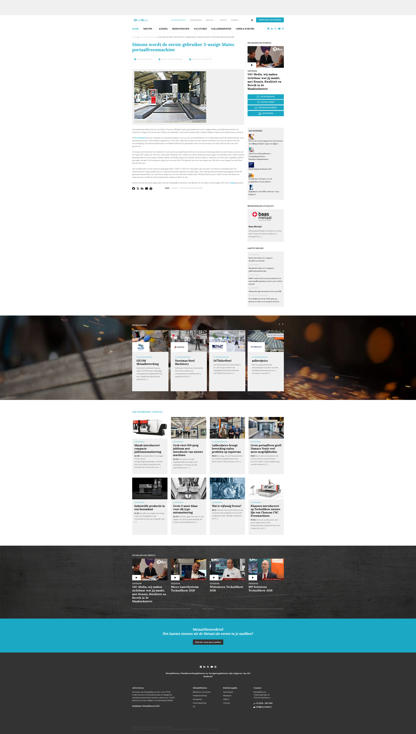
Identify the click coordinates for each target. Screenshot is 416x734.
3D (194, 707)
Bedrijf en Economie (258, 295)
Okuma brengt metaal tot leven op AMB (265, 291)
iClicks (169, 727)
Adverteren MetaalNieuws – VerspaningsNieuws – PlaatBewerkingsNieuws (260, 156)
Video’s (223, 20)
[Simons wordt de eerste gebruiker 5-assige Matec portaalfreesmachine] (170, 122)
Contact (235, 20)
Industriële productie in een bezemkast (149, 507)
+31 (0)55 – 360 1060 (264, 703)
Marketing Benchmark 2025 (260, 169)
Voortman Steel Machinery (146, 362)
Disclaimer (189, 729)
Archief (209, 20)
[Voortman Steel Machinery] (140, 347)
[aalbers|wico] (217, 347)
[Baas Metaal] (262, 224)
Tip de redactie (268, 97)
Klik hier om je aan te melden (208, 642)
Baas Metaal (255, 226)
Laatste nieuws (255, 248)
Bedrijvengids (180, 28)
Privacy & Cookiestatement (172, 729)
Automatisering (199, 703)
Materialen (254, 275)
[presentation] (279, 324)
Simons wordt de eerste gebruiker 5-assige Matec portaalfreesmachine (183, 47)
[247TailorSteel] (179, 347)
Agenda (163, 28)
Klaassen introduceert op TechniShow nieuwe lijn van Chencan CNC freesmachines (265, 510)
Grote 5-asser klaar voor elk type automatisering (185, 509)
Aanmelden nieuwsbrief (269, 20)
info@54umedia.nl (263, 707)
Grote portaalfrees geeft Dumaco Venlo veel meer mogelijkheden (266, 449)
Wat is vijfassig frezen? (226, 506)
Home (135, 28)
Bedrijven (227, 696)
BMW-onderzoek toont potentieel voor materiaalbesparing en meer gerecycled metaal (265, 281)
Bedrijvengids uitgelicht (261, 206)
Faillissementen (221, 28)
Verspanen (254, 255)
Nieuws (147, 28)
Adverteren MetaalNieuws (142, 729)
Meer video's (208, 609)
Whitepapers (255, 131)
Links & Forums (245, 28)
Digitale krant (267, 102)
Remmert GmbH (262, 360)
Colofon (157, 729)
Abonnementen (178, 20)
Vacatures (200, 28)
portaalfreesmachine (191, 188)
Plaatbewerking (144, 357)
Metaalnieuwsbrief (267, 108)
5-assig (174, 188)
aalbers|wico (221, 360)
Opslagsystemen (259, 357)
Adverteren (195, 20)
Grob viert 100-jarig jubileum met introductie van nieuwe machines (188, 450)
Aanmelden (228, 692)
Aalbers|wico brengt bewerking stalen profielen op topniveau (226, 449)
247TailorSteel (184, 360)
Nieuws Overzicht (148, 37)
